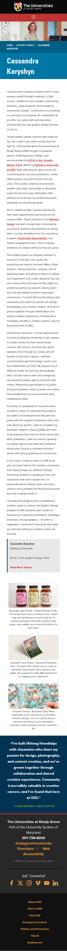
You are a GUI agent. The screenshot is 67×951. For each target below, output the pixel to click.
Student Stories (25, 45)
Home (10, 45)
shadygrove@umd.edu (33, 843)
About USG (34, 902)
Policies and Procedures (35, 929)
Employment (34, 942)
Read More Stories (21, 567)
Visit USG (34, 915)
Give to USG (35, 908)
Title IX (35, 936)
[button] (33, 595)
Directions (25, 849)
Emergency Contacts (35, 922)
